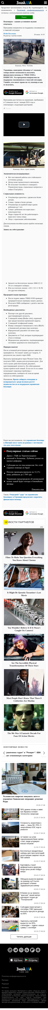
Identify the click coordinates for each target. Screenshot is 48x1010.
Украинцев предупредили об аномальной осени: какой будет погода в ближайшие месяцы (25, 481)
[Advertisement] (24, 256)
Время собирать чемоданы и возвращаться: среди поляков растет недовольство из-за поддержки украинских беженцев (21, 383)
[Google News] (26, 950)
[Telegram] (15, 950)
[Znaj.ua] (24, 3)
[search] (2, 2)
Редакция (5, 984)
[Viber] (21, 950)
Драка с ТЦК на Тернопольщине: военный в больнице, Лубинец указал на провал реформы (25, 458)
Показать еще (38, 489)
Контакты (5, 987)
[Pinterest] (38, 950)
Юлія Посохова (9, 33)
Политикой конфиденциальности (30, 10)
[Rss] (10, 950)
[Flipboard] (32, 950)
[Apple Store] (16, 960)
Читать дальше (24, 937)
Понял (24, 17)
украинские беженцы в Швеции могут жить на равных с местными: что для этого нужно (23, 442)
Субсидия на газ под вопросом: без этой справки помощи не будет (25, 466)
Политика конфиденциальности (14, 976)
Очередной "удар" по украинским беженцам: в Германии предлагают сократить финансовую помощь (22, 497)
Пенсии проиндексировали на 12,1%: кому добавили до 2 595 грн (23, 473)
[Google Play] (31, 960)
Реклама (5, 980)
